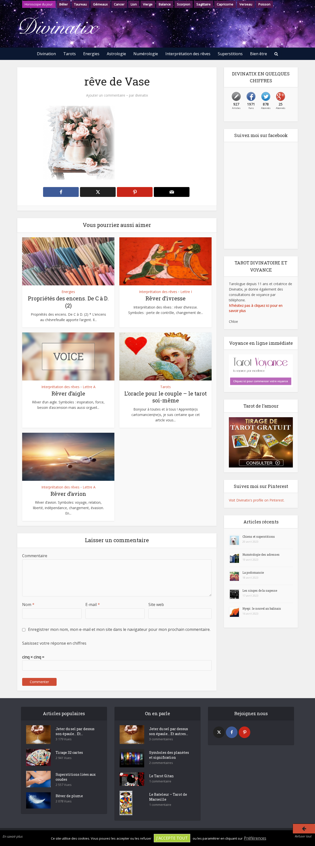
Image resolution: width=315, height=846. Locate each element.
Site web (156, 604)
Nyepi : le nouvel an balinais (261, 608)
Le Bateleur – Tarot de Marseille (168, 797)
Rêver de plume (69, 796)
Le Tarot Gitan (161, 776)
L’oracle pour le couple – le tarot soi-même (165, 397)
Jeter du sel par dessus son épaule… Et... (75, 731)
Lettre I (186, 291)
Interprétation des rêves (187, 53)
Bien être (258, 53)
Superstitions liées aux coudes (76, 777)
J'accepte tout (172, 838)
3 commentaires (161, 739)
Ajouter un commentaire (105, 95)
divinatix (141, 95)
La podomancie (253, 572)
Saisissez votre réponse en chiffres (54, 643)
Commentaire (34, 555)
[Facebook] (231, 732)
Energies (91, 53)
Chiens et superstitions (258, 536)
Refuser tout (303, 836)
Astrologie (116, 53)
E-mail (92, 604)
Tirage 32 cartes (69, 752)
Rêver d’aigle (68, 393)
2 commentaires (161, 763)
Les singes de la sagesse (259, 590)
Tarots (69, 53)
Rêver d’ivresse (165, 298)
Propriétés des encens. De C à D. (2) (68, 302)
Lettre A (89, 386)
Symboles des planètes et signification (169, 755)
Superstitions (230, 53)
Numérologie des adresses (261, 554)
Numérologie (145, 53)
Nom (28, 604)
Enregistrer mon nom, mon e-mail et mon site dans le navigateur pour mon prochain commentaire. (119, 629)
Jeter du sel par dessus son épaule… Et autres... (168, 731)
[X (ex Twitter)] (219, 732)
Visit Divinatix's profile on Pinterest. (256, 500)
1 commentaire (160, 781)
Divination (46, 53)
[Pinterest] (244, 732)
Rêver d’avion (68, 493)
